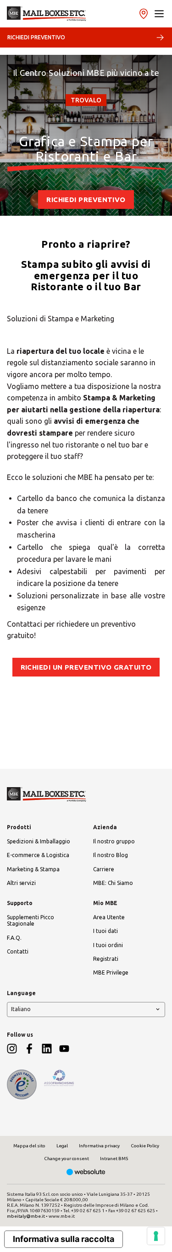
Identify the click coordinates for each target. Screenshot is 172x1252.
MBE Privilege (110, 972)
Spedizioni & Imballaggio (38, 841)
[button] (159, 14)
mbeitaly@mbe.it (26, 1216)
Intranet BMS (114, 1158)
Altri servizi (21, 883)
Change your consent (66, 1158)
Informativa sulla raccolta (63, 1239)
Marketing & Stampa (33, 869)
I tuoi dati (105, 931)
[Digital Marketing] (86, 1173)
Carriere (103, 869)
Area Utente (109, 917)
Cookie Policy (145, 1145)
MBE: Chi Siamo (113, 883)
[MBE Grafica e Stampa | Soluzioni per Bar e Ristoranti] (46, 13)
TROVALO (86, 100)
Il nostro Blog (110, 855)
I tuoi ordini (108, 945)
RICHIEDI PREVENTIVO (36, 37)
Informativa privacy (99, 1145)
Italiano (21, 1009)
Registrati (105, 959)
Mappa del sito (29, 1145)
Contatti (17, 951)
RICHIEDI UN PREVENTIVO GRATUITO (86, 667)
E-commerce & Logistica (38, 855)
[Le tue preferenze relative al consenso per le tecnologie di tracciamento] (156, 1236)
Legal (62, 1145)
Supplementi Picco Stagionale (30, 920)
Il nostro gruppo (114, 841)
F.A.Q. (14, 938)
